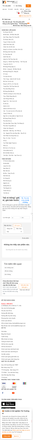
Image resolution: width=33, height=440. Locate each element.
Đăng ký (26, 13)
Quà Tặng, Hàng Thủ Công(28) (11, 37)
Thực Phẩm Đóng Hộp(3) (9, 96)
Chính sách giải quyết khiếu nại (10, 356)
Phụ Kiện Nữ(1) (7, 121)
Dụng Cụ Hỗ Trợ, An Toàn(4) (10, 84)
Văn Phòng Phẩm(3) (8, 98)
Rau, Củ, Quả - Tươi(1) (9, 138)
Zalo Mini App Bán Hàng (8, 375)
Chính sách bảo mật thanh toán (10, 349)
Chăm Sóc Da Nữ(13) (9, 47)
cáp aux (4, 9)
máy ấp (16, 9)
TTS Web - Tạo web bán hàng (9, 372)
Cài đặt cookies (5, 354)
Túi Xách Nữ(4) (7, 76)
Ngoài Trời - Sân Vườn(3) (10, 101)
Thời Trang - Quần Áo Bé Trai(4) (11, 79)
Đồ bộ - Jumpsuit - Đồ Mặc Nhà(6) (12, 69)
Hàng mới (9, 228)
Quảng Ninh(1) (7, 185)
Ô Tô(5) (5, 74)
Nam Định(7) (6, 168)
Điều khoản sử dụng (7, 339)
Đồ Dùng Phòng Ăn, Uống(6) (10, 71)
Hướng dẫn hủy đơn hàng (8, 315)
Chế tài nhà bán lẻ (6, 346)
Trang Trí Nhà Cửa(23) (9, 42)
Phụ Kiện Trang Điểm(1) (9, 125)
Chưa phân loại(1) (8, 150)
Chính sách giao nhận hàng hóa (10, 359)
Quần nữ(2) (6, 106)
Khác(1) (5, 145)
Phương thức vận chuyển (8, 318)
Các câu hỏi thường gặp (8, 308)
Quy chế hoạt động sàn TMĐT (9, 365)
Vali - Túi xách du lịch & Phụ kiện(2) (12, 111)
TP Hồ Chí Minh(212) (8, 161)
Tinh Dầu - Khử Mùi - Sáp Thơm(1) (12, 155)
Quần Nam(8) (6, 56)
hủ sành (10, 9)
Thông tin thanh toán (7, 341)
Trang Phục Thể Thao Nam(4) (11, 86)
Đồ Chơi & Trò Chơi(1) (9, 148)
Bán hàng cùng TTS (26, 15)
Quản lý (16, 436)
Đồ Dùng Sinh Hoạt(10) (9, 51)
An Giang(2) (6, 178)
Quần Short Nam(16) (8, 44)
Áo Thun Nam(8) (7, 54)
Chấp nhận (7, 436)
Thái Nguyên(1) (7, 188)
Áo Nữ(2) (5, 103)
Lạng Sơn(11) (6, 166)
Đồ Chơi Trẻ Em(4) (8, 81)
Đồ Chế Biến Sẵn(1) (8, 153)
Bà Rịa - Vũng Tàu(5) (8, 173)
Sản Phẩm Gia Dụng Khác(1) (10, 135)
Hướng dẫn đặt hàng (7, 313)
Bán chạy (19, 228)
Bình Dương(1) (7, 180)
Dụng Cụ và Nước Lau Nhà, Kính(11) (12, 49)
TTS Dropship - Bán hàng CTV (9, 370)
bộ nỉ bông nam (9, 267)
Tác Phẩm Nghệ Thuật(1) (9, 143)
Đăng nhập (27, 11)
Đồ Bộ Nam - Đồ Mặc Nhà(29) (11, 34)
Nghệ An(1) (6, 183)
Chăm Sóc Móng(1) (8, 128)
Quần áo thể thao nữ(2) (9, 108)
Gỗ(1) (4, 140)
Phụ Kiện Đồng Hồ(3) (8, 88)
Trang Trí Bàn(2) (7, 113)
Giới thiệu (4, 331)
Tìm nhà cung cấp (25, 200)
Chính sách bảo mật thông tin (9, 351)
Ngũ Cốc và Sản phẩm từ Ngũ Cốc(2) (13, 116)
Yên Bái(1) (6, 193)
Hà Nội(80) (6, 163)
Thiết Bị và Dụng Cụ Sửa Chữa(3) (12, 93)
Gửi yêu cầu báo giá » (25, 286)
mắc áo (22, 9)
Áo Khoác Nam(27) (8, 39)
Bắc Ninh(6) (6, 170)
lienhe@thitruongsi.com (19, 323)
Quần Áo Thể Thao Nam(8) (10, 59)
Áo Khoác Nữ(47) (7, 32)
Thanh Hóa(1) (6, 190)
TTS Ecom (4, 377)
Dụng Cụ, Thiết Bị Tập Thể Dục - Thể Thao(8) (15, 61)
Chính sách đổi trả (6, 320)
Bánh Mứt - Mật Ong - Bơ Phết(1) (12, 130)
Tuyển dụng (4, 336)
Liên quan (17, 225)
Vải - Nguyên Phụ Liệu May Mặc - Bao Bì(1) (14, 133)
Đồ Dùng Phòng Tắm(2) (9, 118)
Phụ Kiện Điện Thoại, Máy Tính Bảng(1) (13, 123)
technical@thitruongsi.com (18, 325)
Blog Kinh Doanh (6, 334)
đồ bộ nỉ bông (8, 271)
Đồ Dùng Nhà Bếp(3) (8, 91)
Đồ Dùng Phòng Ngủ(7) (9, 66)
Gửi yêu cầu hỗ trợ (6, 310)
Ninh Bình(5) (6, 175)
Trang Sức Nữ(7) (7, 64)
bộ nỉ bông (8, 274)
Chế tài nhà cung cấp (7, 344)
